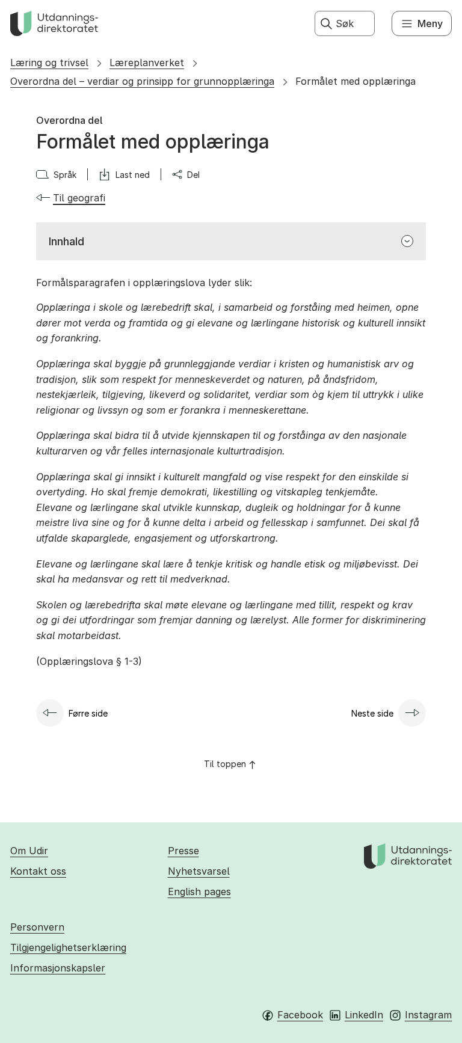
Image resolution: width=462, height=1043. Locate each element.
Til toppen (225, 764)
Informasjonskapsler (57, 968)
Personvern (37, 927)
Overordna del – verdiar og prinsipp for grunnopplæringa (142, 81)
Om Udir (29, 851)
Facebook (300, 1015)
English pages (199, 891)
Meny (430, 23)
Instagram (428, 1015)
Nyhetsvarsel (199, 871)
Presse (183, 851)
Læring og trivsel (49, 63)
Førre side (88, 713)
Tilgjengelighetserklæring (68, 947)
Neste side (372, 713)
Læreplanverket (146, 63)
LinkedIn (364, 1015)
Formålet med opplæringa (355, 81)
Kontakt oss (38, 871)
